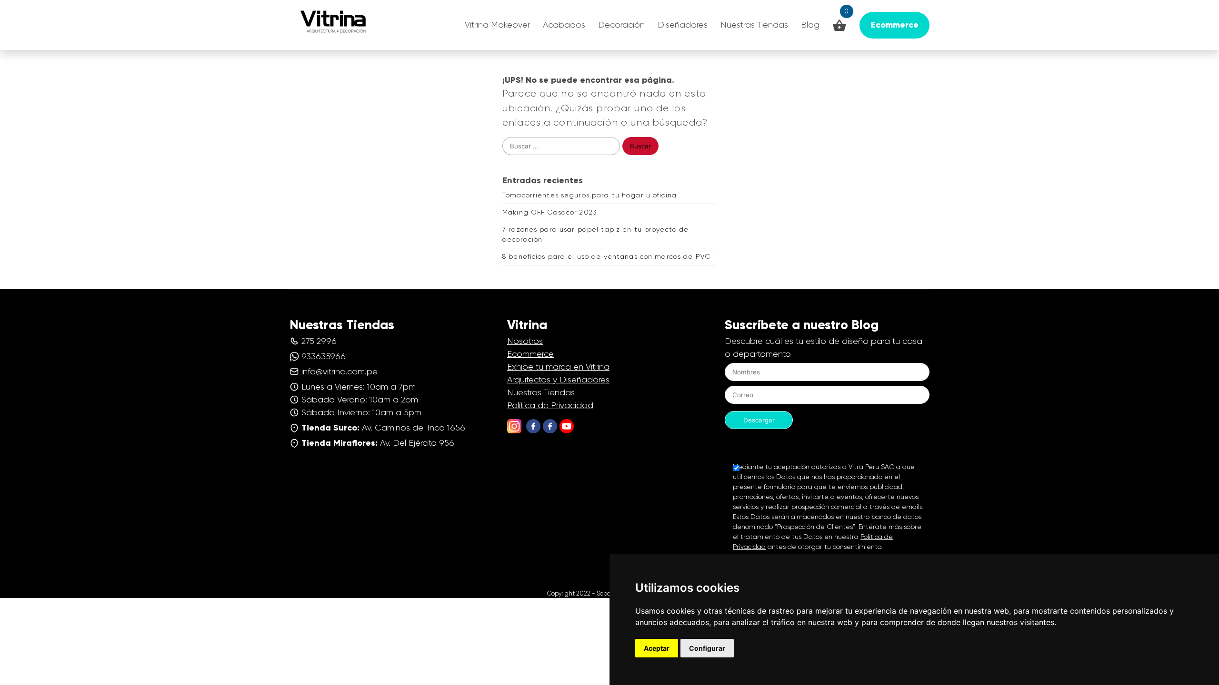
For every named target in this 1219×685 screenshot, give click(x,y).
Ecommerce (530, 354)
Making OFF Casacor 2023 (549, 212)
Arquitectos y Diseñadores (558, 379)
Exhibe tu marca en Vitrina (558, 367)
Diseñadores (683, 24)
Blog (810, 24)
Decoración (621, 24)
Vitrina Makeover (497, 24)
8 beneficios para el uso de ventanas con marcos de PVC (606, 256)
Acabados (564, 24)
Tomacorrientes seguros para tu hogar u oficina (589, 195)
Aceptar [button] (656, 648)
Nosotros (525, 341)
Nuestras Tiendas (754, 24)
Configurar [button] (707, 648)
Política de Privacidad (550, 405)
